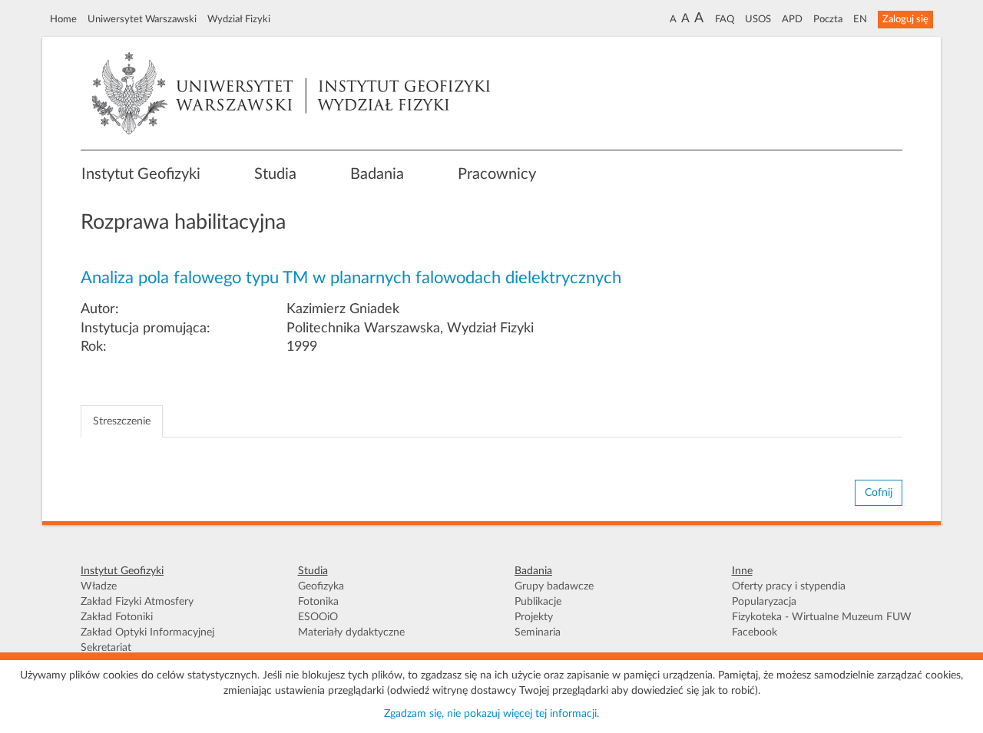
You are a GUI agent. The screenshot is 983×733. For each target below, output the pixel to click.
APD (792, 19)
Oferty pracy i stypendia (789, 586)
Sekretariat (106, 647)
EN (860, 19)
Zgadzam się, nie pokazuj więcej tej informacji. (491, 713)
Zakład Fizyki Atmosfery (137, 601)
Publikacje (538, 601)
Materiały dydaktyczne (351, 632)
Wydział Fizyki (238, 19)
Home (63, 19)
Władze (99, 586)
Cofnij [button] (878, 492)
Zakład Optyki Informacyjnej (147, 632)
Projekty (534, 617)
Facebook (754, 632)
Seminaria (538, 632)
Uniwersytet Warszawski (142, 19)
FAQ (724, 19)
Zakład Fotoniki (117, 617)
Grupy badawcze (554, 586)
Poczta (827, 19)
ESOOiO (318, 617)
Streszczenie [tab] (122, 421)
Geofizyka (321, 586)
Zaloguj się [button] (905, 19)
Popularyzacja (764, 601)
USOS (758, 19)
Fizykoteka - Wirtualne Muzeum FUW (822, 617)
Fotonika (318, 601)
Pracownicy (497, 174)
